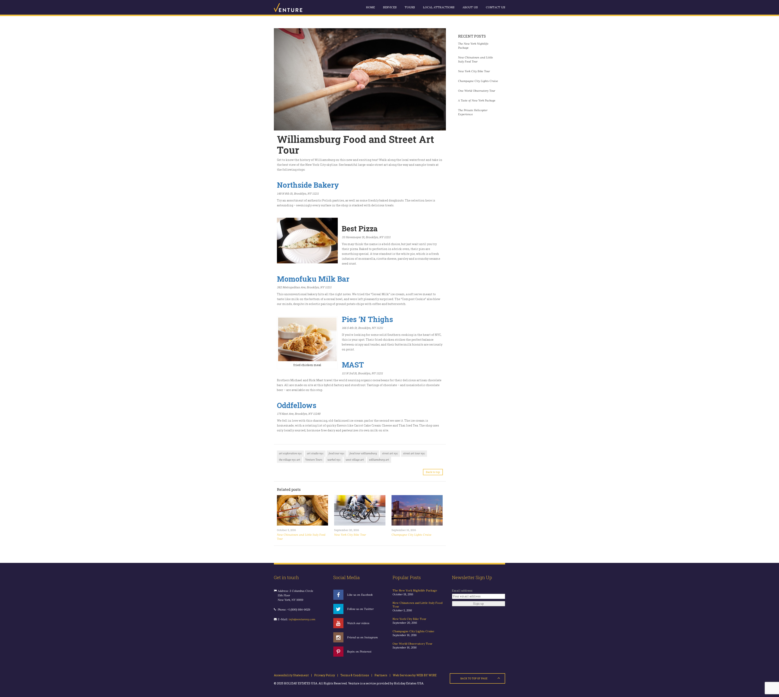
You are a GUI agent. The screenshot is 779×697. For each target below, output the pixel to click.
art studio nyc (315, 453)
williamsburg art (379, 459)
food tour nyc (336, 453)
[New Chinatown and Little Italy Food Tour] (302, 510)
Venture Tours (313, 459)
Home (370, 7)
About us (470, 7)
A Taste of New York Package (476, 100)
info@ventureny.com (302, 619)
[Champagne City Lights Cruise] (417, 510)
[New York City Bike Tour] (359, 510)
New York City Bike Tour (350, 534)
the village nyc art (289, 459)
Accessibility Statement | (293, 675)
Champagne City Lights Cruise (411, 534)
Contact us (495, 7)
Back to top (433, 472)
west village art (355, 459)
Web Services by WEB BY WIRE (413, 675)
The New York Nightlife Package (415, 590)
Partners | (381, 675)
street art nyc (390, 453)
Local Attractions (438, 7)
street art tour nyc (414, 453)
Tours (410, 7)
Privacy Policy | (325, 675)
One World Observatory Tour (476, 91)
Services (390, 7)
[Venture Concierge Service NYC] (294, 7)
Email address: (462, 591)
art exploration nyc (290, 453)
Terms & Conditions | (355, 675)
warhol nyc (334, 459)
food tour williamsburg (363, 453)
